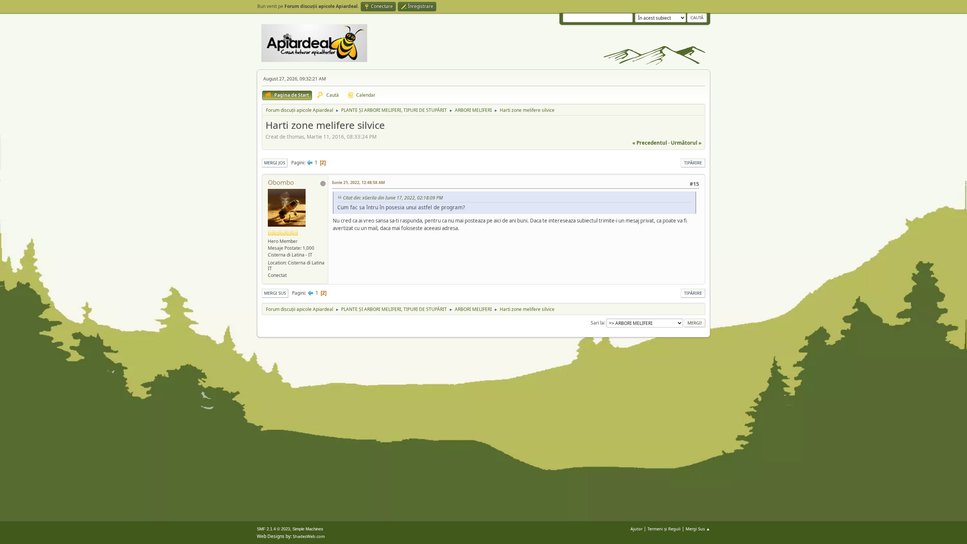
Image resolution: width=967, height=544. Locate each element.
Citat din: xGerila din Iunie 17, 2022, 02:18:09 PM (393, 198)
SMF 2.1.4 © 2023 (273, 529)
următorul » (686, 142)
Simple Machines (307, 529)
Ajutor (636, 529)
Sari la (597, 322)
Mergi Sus (275, 293)
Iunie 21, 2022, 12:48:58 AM (358, 182)
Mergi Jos (274, 162)
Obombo (281, 182)
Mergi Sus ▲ (698, 529)
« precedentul (649, 142)
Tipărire (693, 162)
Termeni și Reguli (664, 529)
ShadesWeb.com (309, 536)
